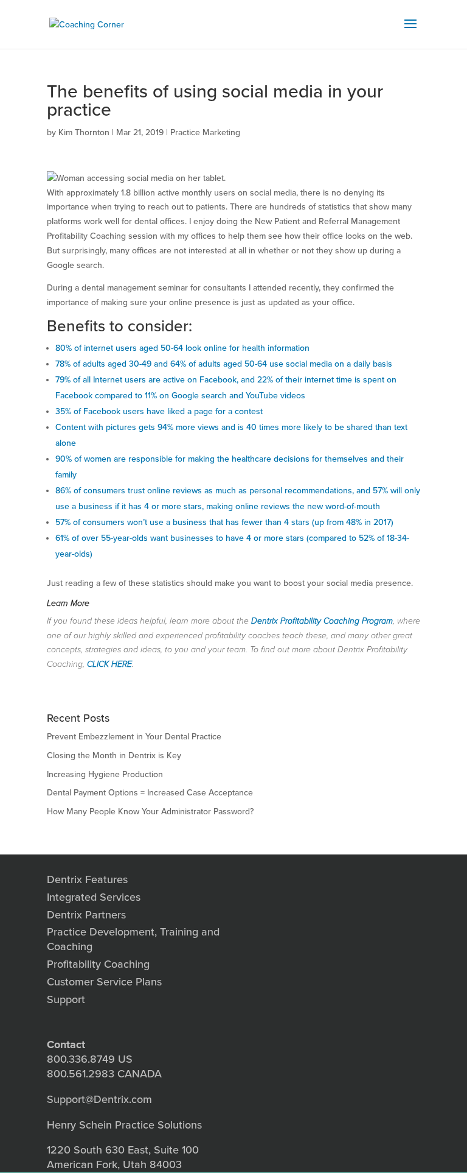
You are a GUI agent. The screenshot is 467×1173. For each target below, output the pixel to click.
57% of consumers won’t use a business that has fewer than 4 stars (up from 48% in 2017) (224, 522)
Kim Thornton (83, 132)
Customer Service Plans (104, 981)
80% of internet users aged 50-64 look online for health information (182, 348)
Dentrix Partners (86, 914)
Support (66, 999)
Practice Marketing (205, 132)
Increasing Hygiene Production (105, 774)
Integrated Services (93, 897)
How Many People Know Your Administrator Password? (150, 811)
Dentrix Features (87, 879)
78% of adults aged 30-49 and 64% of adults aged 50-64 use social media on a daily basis (223, 364)
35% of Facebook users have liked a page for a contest (159, 411)
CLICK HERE (109, 664)
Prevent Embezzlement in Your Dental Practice (134, 736)
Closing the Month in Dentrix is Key (114, 755)
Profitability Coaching (98, 964)
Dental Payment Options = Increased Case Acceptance (150, 792)
